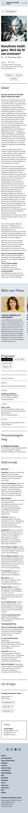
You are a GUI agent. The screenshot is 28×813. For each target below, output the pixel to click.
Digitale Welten (8, 65)
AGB (2, 790)
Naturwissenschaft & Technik (14, 67)
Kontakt (3, 792)
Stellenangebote (6, 773)
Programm (9, 75)
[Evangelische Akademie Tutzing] (10, 5)
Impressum (4, 785)
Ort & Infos (14, 79)
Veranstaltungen (6, 758)
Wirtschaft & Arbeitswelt (8, 69)
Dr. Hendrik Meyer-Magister (10, 446)
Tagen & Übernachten (8, 760)
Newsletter (4, 780)
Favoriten (4, 765)
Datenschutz (5, 788)
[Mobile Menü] (26, 3)
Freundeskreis (5, 770)
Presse (3, 783)
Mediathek (4, 778)
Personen (19, 75)
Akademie (4, 763)
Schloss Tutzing (6, 768)
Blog (2, 775)
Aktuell (3, 755)
